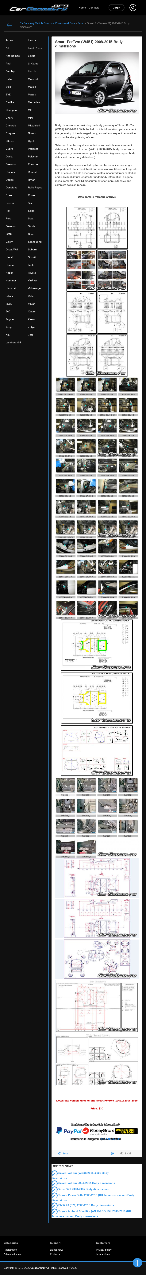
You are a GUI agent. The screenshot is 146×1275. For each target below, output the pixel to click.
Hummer (11, 280)
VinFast (32, 280)
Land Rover (35, 48)
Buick (9, 86)
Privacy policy (104, 1250)
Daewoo (11, 164)
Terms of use (103, 1254)
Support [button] (55, 1242)
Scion (31, 210)
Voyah (31, 303)
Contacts (94, 7)
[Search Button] (132, 7)
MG (30, 110)
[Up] (137, 1262)
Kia (8, 334)
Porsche (33, 164)
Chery (9, 117)
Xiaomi (32, 311)
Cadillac (10, 102)
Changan (11, 110)
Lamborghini (13, 342)
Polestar (33, 156)
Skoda (32, 226)
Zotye (31, 326)
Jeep (9, 326)
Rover (31, 195)
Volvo (31, 295)
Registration (10, 1250)
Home (82, 7)
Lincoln (32, 71)
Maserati (33, 79)
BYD (8, 94)
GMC (9, 233)
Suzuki (32, 257)
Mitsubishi (34, 125)
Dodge (10, 179)
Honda (10, 264)
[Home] (9, 25)
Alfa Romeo (13, 55)
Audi (8, 63)
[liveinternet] (133, 1268)
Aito (8, 48)
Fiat (8, 210)
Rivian (31, 179)
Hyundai (11, 288)
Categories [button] (11, 1242)
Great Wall (12, 249)
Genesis (11, 226)
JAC (8, 311)
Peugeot (33, 148)
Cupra (9, 148)
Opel (31, 141)
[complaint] (113, 1153)
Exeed (9, 195)
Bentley (10, 71)
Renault (32, 172)
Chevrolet (11, 125)
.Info (30, 334)
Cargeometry (37, 1268)
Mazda (32, 94)
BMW (9, 79)
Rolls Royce (35, 187)
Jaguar (10, 319)
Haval (9, 257)
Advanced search (13, 1254)
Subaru (32, 249)
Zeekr (31, 319)
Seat (30, 218)
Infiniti (9, 295)
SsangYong (35, 241)
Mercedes (34, 102)
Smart (31, 233)
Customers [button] (103, 1242)
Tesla (31, 264)
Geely (9, 241)
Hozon (9, 272)
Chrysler (11, 133)
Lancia (32, 40)
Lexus (31, 55)
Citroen (10, 141)
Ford (8, 218)
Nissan (32, 133)
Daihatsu (11, 172)
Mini (30, 117)
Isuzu (9, 303)
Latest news (56, 1250)
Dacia (9, 156)
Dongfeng (11, 187)
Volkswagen (35, 288)
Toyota (32, 272)
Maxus (32, 86)
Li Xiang (33, 63)
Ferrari (10, 202)
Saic (30, 202)
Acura (9, 40)
